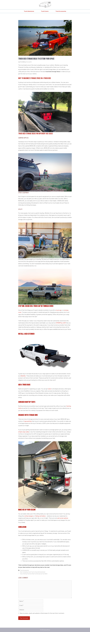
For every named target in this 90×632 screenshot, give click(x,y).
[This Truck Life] (45, 4)
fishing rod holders (40, 516)
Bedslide (23, 376)
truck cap (58, 310)
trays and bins (28, 421)
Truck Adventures (29, 11)
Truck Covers (45, 11)
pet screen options (63, 518)
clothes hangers (28, 516)
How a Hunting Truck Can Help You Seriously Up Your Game (33, 573)
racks (49, 389)
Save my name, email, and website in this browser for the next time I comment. (42, 613)
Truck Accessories (61, 11)
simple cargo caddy (23, 432)
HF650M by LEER (61, 323)
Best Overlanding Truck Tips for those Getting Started (32, 572)
